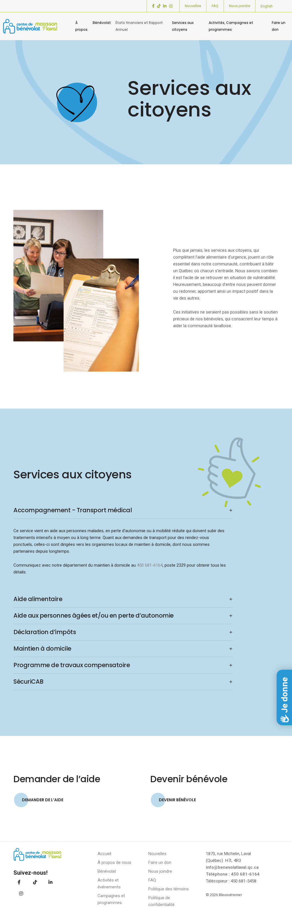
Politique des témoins (168, 889)
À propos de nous (114, 862)
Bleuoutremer (230, 895)
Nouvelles (193, 6)
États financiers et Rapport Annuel (139, 26)
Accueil (104, 853)
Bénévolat (102, 22)
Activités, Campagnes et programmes (231, 26)
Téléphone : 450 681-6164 (232, 874)
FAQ (215, 6)
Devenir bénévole (177, 800)
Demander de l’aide (42, 800)
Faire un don (278, 26)
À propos (81, 26)
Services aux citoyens (183, 26)
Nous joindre (239, 6)
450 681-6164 (150, 565)
